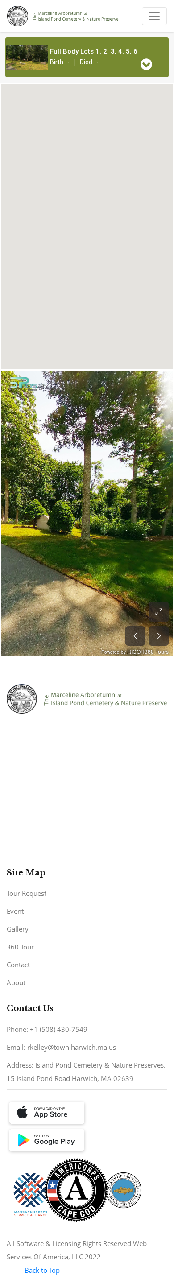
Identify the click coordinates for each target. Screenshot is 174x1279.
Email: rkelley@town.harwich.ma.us (61, 1047)
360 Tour (20, 946)
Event (15, 911)
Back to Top (42, 1270)
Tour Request (26, 893)
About (16, 982)
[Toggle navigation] (154, 16)
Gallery (18, 928)
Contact (18, 964)
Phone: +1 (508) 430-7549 (47, 1029)
